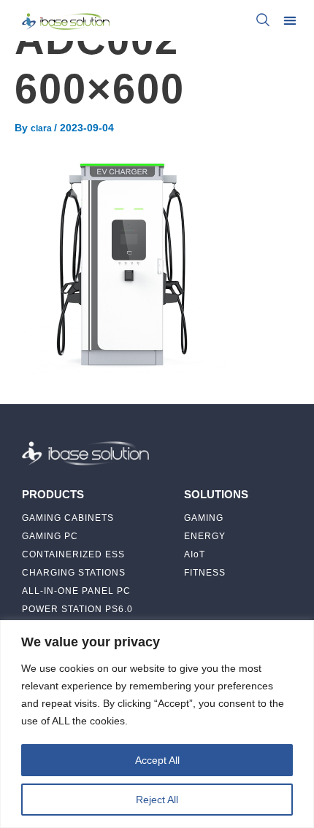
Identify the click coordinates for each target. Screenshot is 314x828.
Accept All (157, 760)
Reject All (157, 799)
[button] (290, 20)
